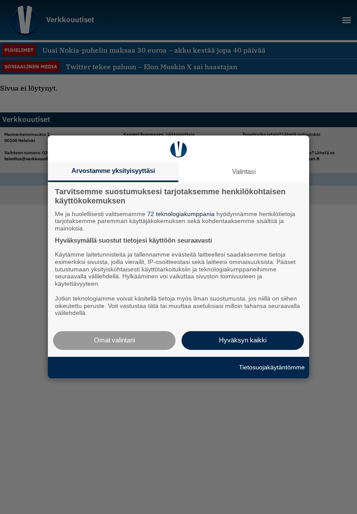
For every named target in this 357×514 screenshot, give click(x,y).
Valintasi (244, 171)
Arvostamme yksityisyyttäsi (113, 170)
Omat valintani (114, 340)
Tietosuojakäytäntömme (272, 367)
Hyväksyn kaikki (242, 340)
